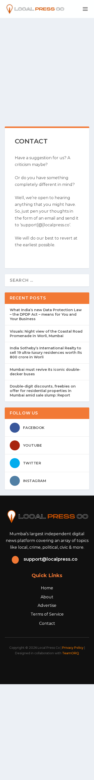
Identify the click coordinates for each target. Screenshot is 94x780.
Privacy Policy (72, 648)
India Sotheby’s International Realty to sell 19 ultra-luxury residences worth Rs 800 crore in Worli (46, 352)
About (47, 597)
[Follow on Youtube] (66, 666)
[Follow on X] (33, 666)
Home (47, 588)
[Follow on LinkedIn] (55, 666)
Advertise (47, 605)
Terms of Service (47, 614)
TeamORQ (70, 653)
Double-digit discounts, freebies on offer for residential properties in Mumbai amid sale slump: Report (43, 390)
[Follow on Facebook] (22, 666)
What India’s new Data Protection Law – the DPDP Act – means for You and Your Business (46, 314)
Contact (47, 623)
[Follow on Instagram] (44, 666)
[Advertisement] (47, 67)
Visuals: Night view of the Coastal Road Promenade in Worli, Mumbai (46, 333)
